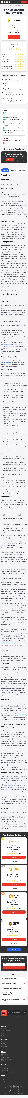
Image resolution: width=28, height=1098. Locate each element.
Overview (5, 170)
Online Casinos (5, 1028)
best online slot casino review (9, 642)
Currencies (22, 170)
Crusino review (22, 714)
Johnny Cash (4, 1056)
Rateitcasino (9, 344)
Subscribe (14, 968)
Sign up (24, 2)
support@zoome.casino (7, 785)
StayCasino (4, 1046)
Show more (14, 949)
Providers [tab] (22, 75)
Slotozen (3, 1041)
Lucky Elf (3, 1044)
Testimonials (4, 1035)
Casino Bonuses (5, 1030)
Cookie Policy (4, 1068)
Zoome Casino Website (12, 81)
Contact (3, 1079)
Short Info (13, 170)
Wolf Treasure (5, 1054)
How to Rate (4, 1083)
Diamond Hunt (5, 1057)
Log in (18, 159)
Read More (14, 861)
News (2, 1033)
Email (5, 963)
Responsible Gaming (6, 1072)
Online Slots (4, 1032)
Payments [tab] (13, 75)
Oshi (2, 1048)
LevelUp (3, 1043)
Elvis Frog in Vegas (6, 1059)
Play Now (14, 37)
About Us (3, 1078)
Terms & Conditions (6, 1067)
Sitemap (3, 1081)
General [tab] (5, 75)
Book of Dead (5, 1061)
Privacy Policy (5, 1070)
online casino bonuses (16, 506)
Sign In (18, 2)
